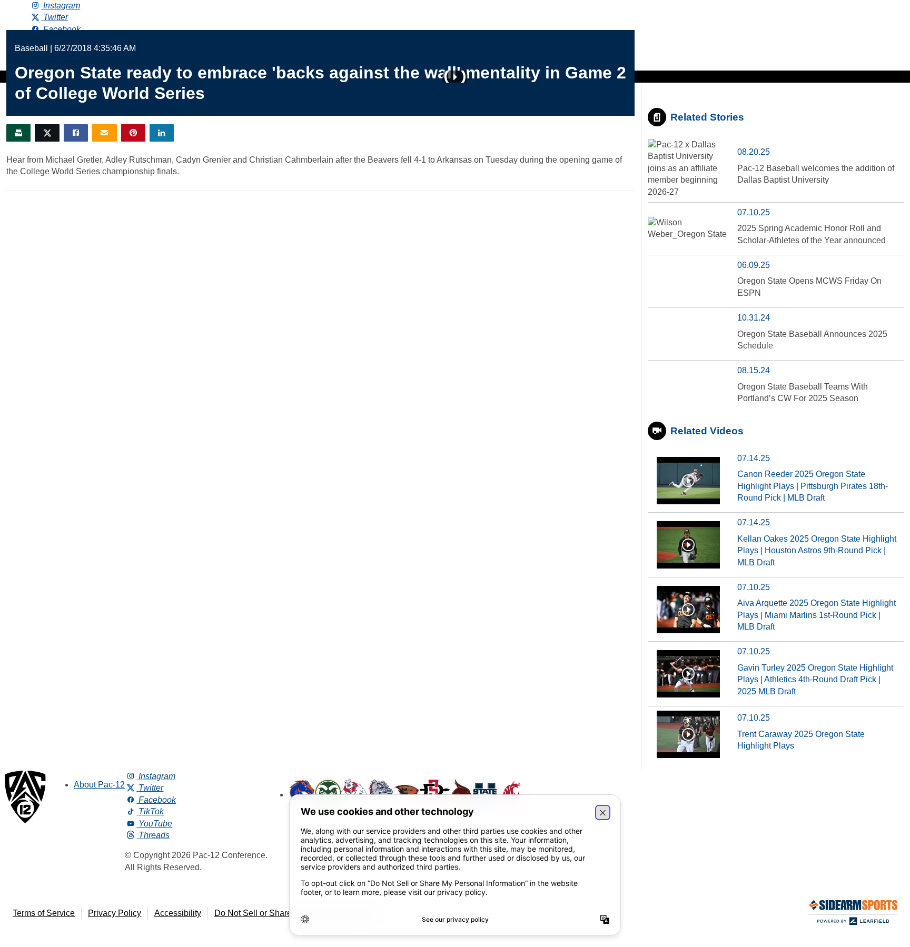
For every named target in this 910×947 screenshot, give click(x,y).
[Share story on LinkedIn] (162, 133)
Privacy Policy (114, 913)
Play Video (455, 76)
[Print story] (18, 133)
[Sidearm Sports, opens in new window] (853, 914)
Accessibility (177, 913)
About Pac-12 (99, 784)
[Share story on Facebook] (76, 133)
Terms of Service (44, 913)
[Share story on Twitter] (47, 133)
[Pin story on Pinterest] (133, 133)
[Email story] (104, 133)
